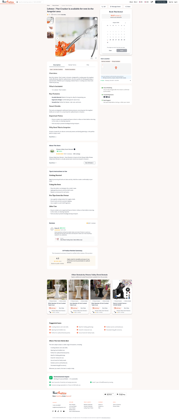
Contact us (100, 406)
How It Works (72, 408)
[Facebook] (53, 411)
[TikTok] (58, 411)
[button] (76, 38)
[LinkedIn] (55, 411)
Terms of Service (117, 404)
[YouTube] (63, 411)
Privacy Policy (116, 406)
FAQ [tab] (88, 65)
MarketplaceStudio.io (106, 417)
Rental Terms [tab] (72, 65)
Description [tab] (57, 65)
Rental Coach (72, 409)
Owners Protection (88, 406)
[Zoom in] (102, 65)
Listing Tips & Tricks (88, 408)
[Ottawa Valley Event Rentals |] (52, 151)
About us (100, 404)
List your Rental (72, 406)
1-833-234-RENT (57, 405)
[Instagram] (61, 411)
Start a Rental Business (74, 411)
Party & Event (55, 5)
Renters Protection (88, 404)
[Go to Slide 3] (50, 35)
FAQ (99, 408)
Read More (52, 137)
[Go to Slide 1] (50, 20)
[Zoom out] (102, 67)
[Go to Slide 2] (50, 27)
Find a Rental (72, 404)
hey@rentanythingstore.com (59, 407)
